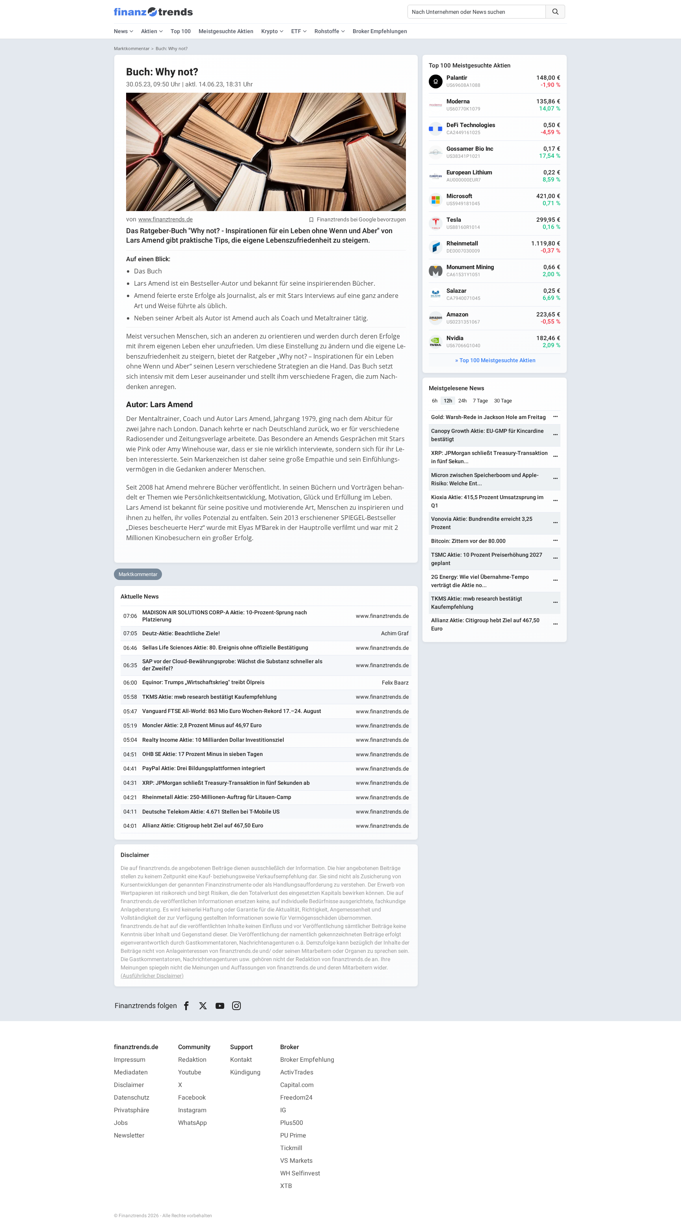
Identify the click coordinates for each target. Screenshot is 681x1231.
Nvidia (455, 338)
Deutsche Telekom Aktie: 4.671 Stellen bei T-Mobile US (210, 812)
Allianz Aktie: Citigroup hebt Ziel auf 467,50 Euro (202, 825)
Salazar (457, 291)
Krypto (269, 31)
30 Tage (503, 400)
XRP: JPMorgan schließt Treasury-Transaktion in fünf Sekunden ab (226, 783)
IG (283, 1110)
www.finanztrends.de (165, 220)
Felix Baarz (395, 683)
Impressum (129, 1059)
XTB (286, 1186)
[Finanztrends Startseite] (153, 16)
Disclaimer (129, 1085)
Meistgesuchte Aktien (226, 31)
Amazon (457, 315)
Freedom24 (296, 1097)
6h (434, 400)
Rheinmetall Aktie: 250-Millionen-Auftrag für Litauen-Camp (216, 797)
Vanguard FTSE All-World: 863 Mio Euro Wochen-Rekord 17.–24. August (231, 711)
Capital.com (297, 1085)
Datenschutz (131, 1097)
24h (462, 400)
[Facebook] (186, 1006)
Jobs (121, 1123)
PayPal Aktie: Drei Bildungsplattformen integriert (203, 768)
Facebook (192, 1097)
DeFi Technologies (471, 125)
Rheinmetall (462, 244)
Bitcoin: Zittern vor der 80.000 (468, 541)
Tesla (454, 220)
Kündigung (245, 1072)
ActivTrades (296, 1072)
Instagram (192, 1110)
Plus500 (291, 1123)
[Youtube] (220, 1006)
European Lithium (469, 173)
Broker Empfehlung (307, 1059)
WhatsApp (192, 1123)
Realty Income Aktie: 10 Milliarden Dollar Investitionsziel (213, 740)
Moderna (458, 102)
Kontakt (241, 1059)
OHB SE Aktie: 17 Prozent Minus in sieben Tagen (202, 754)
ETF (296, 31)
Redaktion (192, 1059)
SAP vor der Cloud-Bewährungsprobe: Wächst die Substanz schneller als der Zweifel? (232, 665)
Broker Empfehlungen (380, 31)
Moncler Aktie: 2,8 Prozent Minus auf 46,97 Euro (202, 725)
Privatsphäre (131, 1110)
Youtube (189, 1072)
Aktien (149, 31)
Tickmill (291, 1148)
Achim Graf (395, 633)
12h (448, 400)
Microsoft (459, 196)
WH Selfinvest (300, 1173)
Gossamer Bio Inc (470, 149)
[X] (203, 1006)
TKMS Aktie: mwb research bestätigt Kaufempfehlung (209, 697)
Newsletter (129, 1135)
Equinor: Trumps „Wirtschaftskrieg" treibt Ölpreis (203, 682)
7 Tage (480, 400)
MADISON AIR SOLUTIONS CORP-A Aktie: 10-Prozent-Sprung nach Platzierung (224, 616)
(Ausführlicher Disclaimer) (152, 976)
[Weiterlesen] (555, 417)
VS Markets (296, 1161)
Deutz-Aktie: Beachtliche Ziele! (181, 633)
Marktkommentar (131, 48)
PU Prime (293, 1135)
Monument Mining (470, 267)
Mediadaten (131, 1072)
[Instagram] (237, 1006)
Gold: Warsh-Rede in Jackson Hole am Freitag (488, 417)
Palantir (457, 78)
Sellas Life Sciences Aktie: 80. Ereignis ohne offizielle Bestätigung (225, 648)
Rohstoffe (326, 31)
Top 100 (181, 31)
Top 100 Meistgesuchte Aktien (498, 360)
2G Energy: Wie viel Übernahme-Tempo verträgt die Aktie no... (480, 581)
